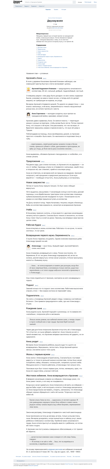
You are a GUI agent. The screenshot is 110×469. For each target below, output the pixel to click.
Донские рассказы (58, 28)
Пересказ (48, 9)
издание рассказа (55, 449)
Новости (41, 6)
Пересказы (18, 6)
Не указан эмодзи (26, 456)
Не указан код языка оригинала (57, 456)
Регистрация (88, 2)
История (64, 9)
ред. (45, 78)
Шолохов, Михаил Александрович (55, 17)
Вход (95, 2)
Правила (33, 6)
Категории (18, 456)
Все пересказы (76, 456)
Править (56, 9)
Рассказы (69, 456)
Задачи (26, 6)
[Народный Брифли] (17, 2)
